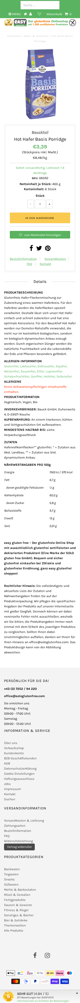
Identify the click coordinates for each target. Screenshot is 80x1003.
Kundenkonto (14, 753)
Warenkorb (59, 14)
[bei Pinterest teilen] (48, 249)
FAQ (29, 264)
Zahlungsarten (14, 826)
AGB (7, 763)
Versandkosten (55, 259)
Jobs (7, 784)
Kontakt (45, 264)
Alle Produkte (13, 930)
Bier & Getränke (16, 920)
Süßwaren (11, 884)
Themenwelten (15, 925)
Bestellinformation (23, 259)
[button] (40, 235)
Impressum (12, 789)
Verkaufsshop (14, 748)
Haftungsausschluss (19, 779)
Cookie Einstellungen (19, 774)
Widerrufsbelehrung (18, 841)
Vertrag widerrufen (19, 847)
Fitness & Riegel (16, 910)
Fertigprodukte (15, 900)
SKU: (35, 178)
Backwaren (12, 869)
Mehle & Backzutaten (20, 890)
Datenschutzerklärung (20, 768)
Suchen (9, 799)
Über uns (10, 743)
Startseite (14, 36)
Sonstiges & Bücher (18, 915)
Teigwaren (11, 874)
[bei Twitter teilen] (39, 249)
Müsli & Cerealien (36, 36)
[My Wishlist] (39, 14)
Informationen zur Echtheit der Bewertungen (43, 1000)
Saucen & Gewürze (18, 905)
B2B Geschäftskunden (20, 758)
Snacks (9, 879)
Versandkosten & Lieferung (24, 820)
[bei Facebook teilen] (31, 249)
